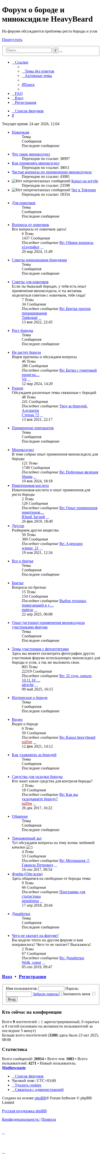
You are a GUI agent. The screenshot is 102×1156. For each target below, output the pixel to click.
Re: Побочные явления (78, 472)
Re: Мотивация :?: (74, 860)
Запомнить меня (77, 994)
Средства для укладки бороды (37, 776)
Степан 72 (30, 415)
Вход (7, 976)
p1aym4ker (30, 247)
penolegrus (30, 901)
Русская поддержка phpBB (24, 1111)
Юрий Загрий (33, 517)
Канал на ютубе (84, 181)
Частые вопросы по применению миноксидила (52, 172)
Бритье (18, 583)
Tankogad (29, 317)
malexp (27, 610)
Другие (18, 526)
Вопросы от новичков (30, 225)
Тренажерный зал (27, 838)
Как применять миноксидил (35, 163)
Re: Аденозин (71, 543)
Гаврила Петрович (37, 865)
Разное (17, 388)
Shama (27, 476)
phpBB (40, 1098)
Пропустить (12, 40)
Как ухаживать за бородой (34, 755)
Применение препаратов (33, 428)
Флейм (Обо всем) (27, 874)
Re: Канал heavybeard (77, 737)
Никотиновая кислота (30, 485)
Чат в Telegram (83, 190)
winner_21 (30, 548)
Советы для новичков (30, 282)
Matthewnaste (14, 1068)
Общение (20, 816)
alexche (28, 685)
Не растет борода (26, 352)
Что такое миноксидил (31, 154)
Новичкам (20, 132)
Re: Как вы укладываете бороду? (50, 796)
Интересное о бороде (30, 697)
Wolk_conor (31, 962)
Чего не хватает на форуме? (35, 935)
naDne (27, 742)
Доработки (21, 914)
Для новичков (23, 203)
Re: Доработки (71, 958)
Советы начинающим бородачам (39, 260)
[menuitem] (38, 71)
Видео (17, 719)
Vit (24, 379)
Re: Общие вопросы (76, 242)
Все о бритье (22, 561)
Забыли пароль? (46, 994)
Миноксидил (23, 450)
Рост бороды (22, 330)
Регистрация (32, 976)
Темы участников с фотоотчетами (40, 649)
